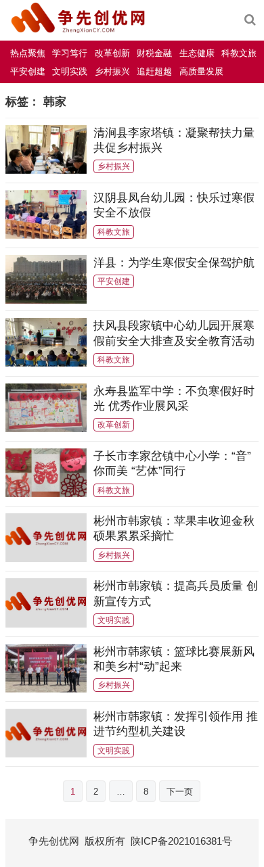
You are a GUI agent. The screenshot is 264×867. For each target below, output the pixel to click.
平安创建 (27, 71)
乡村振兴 (112, 71)
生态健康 (197, 53)
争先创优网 (53, 841)
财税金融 (154, 53)
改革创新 (112, 53)
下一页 (180, 792)
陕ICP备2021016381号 (181, 841)
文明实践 (69, 71)
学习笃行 (69, 53)
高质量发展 (201, 71)
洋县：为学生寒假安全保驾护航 (174, 262)
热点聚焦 (27, 53)
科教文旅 (239, 53)
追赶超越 (154, 71)
